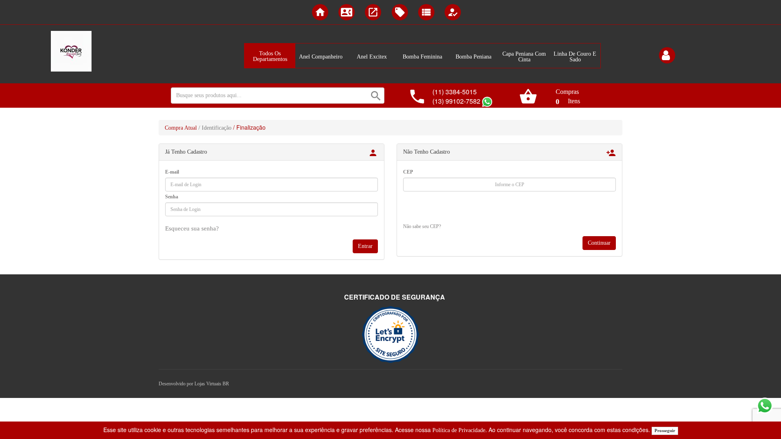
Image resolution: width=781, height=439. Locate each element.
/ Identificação (215, 128)
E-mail (172, 172)
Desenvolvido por (176, 384)
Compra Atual (181, 128)
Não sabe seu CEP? (422, 226)
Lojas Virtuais (208, 384)
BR (226, 384)
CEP (408, 172)
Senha (171, 197)
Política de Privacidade (458, 430)
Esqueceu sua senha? (192, 228)
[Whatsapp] (487, 102)
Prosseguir (664, 430)
